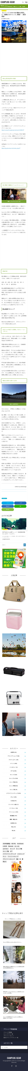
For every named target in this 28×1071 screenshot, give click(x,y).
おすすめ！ (6, 848)
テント (4, 856)
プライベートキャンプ (9, 859)
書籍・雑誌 (13, 819)
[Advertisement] (14, 60)
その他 (14, 800)
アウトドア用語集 (8, 1032)
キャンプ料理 (13, 785)
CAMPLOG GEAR (15, 1060)
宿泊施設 (13, 815)
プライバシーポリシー (9, 1035)
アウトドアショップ (13, 756)
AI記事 (14, 752)
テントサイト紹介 (14, 804)
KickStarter (20, 843)
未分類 (14, 823)
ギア (13, 771)
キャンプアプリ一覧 (8, 1034)
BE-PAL (13, 843)
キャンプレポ (13, 778)
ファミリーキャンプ (13, 856)
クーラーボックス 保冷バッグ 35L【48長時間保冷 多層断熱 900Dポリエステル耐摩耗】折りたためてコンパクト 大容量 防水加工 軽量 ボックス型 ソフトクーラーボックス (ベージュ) (14, 605)
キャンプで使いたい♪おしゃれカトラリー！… (12, 942)
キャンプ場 (13, 782)
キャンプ (13, 774)
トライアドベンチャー (14, 201)
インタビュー (13, 767)
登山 (13, 826)
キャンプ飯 (6, 851)
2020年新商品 (6, 843)
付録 (17, 859)
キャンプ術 (13, 789)
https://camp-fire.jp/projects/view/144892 (12, 130)
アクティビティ (13, 759)
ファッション (13, 812)
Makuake (10, 846)
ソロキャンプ (20, 854)
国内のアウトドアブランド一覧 (11, 1037)
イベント (4, 498)
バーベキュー (13, 808)
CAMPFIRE (14, 404)
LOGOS (5, 846)
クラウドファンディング (13, 793)
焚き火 (4, 861)
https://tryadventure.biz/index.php (10, 148)
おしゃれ (17, 846)
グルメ (14, 797)
